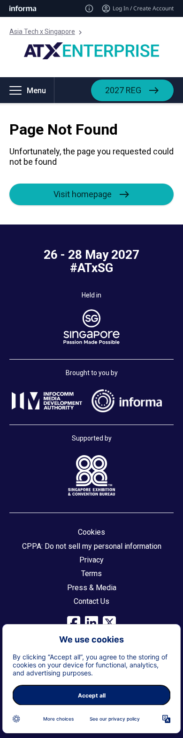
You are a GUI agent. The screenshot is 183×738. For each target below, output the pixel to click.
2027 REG (123, 90)
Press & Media (91, 587)
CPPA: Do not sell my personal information (91, 546)
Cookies (91, 532)
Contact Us (91, 601)
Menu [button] (36, 90)
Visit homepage (82, 194)
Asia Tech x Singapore (42, 31)
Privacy (91, 559)
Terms (91, 573)
